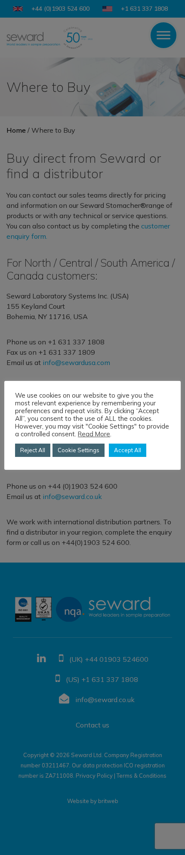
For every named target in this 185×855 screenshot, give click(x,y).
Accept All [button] (127, 450)
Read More (94, 434)
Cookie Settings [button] (78, 450)
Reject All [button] (32, 450)
